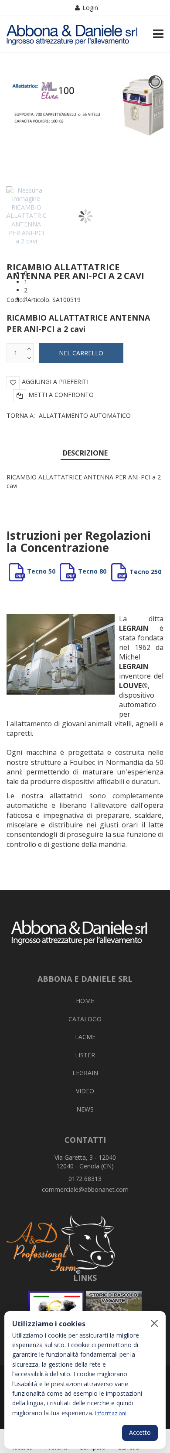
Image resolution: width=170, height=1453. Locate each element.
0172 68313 (85, 1178)
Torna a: (69, 415)
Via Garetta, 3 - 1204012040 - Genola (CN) (85, 1161)
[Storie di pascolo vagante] (114, 1310)
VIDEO (85, 1091)
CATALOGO (85, 1019)
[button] (93, 273)
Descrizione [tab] (85, 453)
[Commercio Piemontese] (56, 1310)
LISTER (85, 1055)
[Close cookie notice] (154, 1323)
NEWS (85, 1109)
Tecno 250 (145, 571)
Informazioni (110, 1413)
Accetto (140, 1432)
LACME (85, 1037)
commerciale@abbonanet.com (85, 1189)
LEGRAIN (85, 1073)
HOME (85, 1001)
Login (90, 7)
